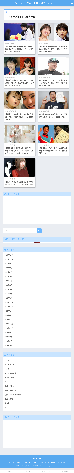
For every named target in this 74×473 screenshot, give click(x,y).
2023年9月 (8, 264)
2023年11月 (9, 255)
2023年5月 (8, 281)
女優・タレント (10, 390)
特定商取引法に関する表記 (46, 462)
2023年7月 (8, 272)
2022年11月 (9, 307)
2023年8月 (8, 268)
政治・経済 (9, 399)
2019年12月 (9, 320)
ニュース (8, 382)
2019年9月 (8, 333)
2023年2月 (8, 294)
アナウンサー (9, 369)
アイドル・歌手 (10, 364)
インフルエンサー (11, 373)
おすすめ (8, 360)
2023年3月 (8, 289)
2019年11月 (9, 324)
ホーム (9, 471)
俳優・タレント (10, 386)
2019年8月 (8, 337)
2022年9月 (8, 315)
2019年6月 (8, 345)
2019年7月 (8, 341)
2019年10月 (9, 328)
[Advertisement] (37, 209)
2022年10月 (9, 311)
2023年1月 (8, 298)
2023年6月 (8, 276)
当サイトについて (14, 462)
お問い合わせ (61, 462)
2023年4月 (8, 285)
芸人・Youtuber (10, 408)
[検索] (39, 230)
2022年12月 (9, 302)
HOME (38, 458)
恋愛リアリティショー (13, 395)
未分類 (7, 403)
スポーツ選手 (9, 377)
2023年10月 (9, 259)
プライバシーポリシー (29, 462)
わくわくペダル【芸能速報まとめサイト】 (37, 3)
